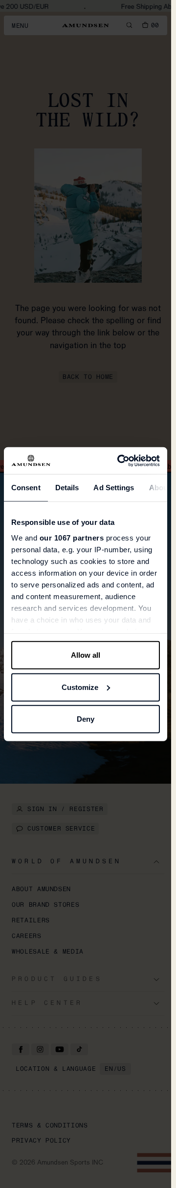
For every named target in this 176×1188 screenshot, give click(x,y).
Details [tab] (67, 487)
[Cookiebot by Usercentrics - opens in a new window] (120, 460)
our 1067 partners (72, 537)
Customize (80, 687)
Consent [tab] (26, 487)
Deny (85, 719)
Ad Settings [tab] (113, 487)
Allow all (85, 655)
